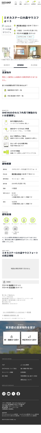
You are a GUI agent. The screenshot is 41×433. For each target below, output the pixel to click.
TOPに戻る (21, 349)
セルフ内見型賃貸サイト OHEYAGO (13, 312)
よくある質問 (25, 365)
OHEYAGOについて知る (9, 368)
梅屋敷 (25, 33)
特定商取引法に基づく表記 (29, 376)
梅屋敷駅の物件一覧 (14, 90)
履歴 (20, 4)
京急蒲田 (12, 287)
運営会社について (26, 380)
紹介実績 (5, 376)
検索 (16, 4)
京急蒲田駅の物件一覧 (15, 96)
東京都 (29, 312)
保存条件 (33, 3)
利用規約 (23, 372)
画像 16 (37, 56)
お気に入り (27, 3)
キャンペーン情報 (7, 372)
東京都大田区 (21, 26)
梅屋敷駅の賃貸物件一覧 (11, 315)
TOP (3, 365)
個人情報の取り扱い (27, 368)
